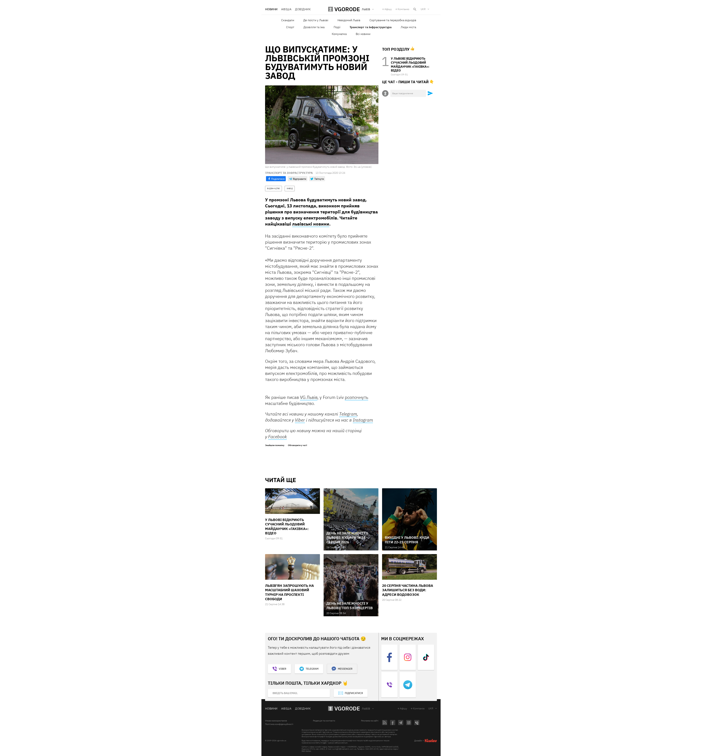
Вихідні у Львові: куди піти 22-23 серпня (407, 539)
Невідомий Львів (348, 20)
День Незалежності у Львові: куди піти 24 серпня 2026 (347, 537)
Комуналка (339, 34)
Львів (366, 708)
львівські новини (310, 224)
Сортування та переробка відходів (392, 20)
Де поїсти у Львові (315, 20)
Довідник (303, 9)
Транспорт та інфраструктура (371, 27)
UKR (423, 9)
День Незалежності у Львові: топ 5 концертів (349, 605)
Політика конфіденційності (279, 724)
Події (337, 27)
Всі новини (363, 34)
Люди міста (408, 27)
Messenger (345, 668)
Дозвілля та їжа (313, 27)
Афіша (286, 9)
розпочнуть (356, 397)
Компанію (403, 9)
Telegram (312, 668)
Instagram (363, 420)
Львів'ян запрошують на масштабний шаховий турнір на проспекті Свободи (289, 592)
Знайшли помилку (274, 445)
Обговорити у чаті (297, 445)
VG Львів (308, 397)
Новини (271, 9)
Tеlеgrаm (348, 414)
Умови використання (276, 721)
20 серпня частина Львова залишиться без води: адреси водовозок (407, 590)
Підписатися (354, 693)
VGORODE (347, 708)
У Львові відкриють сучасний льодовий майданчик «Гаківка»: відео (410, 64)
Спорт (290, 27)
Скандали (287, 20)
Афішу (388, 9)
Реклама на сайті (369, 721)
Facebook (277, 436)
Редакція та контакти (324, 721)
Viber (300, 420)
